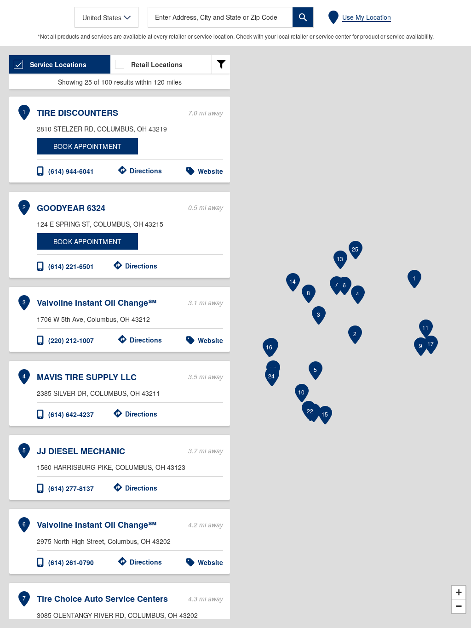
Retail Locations (157, 64)
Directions (146, 170)
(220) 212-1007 (71, 340)
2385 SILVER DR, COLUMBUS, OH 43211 (98, 393)
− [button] (459, 606)
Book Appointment (87, 146)
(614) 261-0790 (71, 562)
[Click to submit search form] (303, 17)
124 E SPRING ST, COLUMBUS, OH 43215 (100, 223)
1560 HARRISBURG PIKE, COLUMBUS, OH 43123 (111, 467)
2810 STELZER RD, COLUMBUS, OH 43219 (102, 128)
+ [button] (459, 592)
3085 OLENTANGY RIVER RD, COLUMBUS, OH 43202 (117, 615)
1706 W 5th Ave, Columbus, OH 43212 (93, 319)
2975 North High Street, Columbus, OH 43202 (104, 541)
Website (210, 171)
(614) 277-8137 (71, 488)
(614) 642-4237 (71, 414)
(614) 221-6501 (71, 266)
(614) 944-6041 (71, 171)
